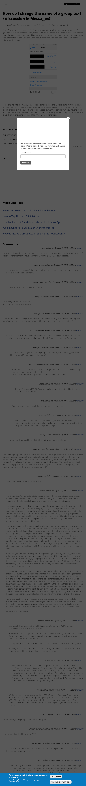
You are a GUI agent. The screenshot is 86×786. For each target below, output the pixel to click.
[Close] (68, 118)
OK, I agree (56, 777)
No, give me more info (61, 782)
